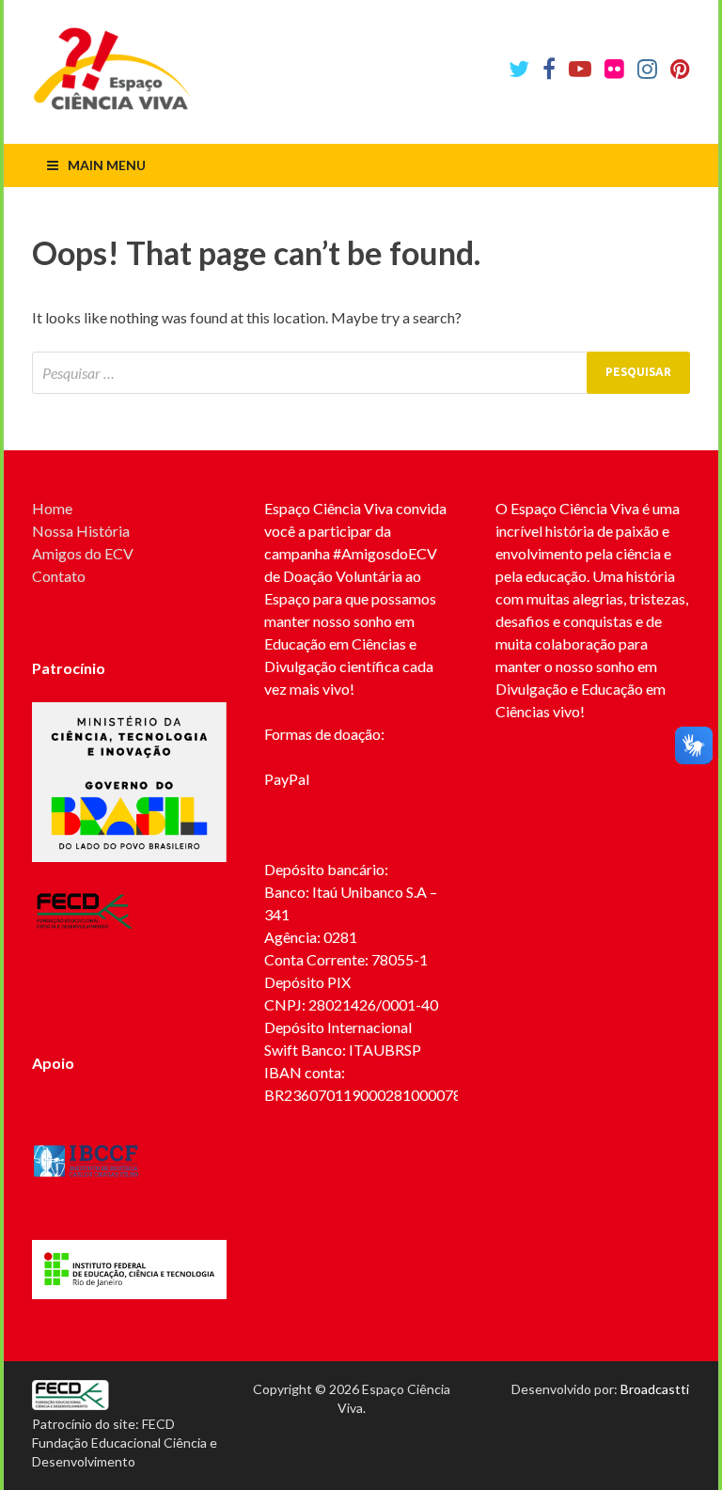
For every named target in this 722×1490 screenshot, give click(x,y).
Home (52, 508)
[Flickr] (614, 68)
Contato (59, 576)
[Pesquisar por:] (361, 373)
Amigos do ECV (82, 553)
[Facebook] (549, 68)
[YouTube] (580, 68)
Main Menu (107, 165)
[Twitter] (519, 68)
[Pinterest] (680, 68)
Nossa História (81, 531)
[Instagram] (647, 68)
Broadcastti (654, 1389)
